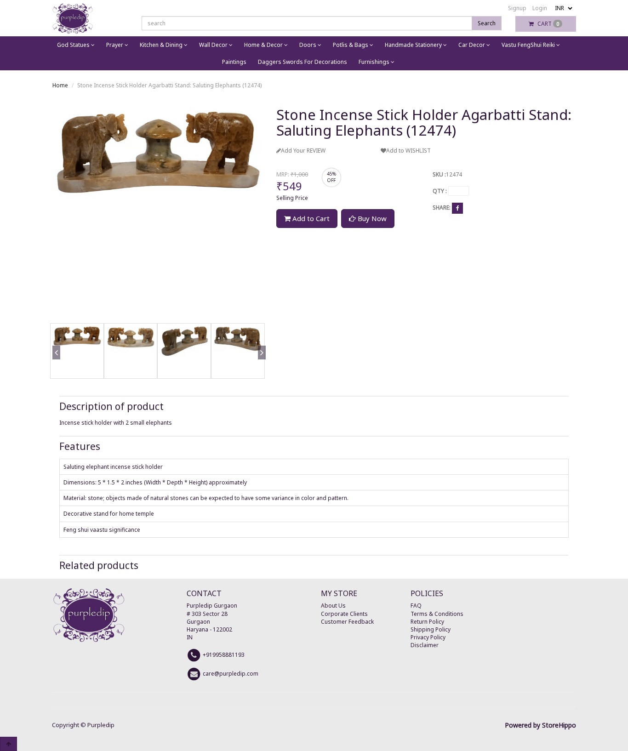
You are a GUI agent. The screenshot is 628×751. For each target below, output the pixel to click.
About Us (333, 605)
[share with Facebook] (457, 208)
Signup (517, 8)
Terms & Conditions (437, 614)
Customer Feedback (347, 622)
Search (487, 23)
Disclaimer (425, 645)
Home (60, 85)
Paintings (234, 62)
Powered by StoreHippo (540, 725)
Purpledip (100, 725)
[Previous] (54, 366)
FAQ (416, 605)
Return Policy (427, 622)
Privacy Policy (428, 637)
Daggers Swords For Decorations (302, 62)
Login (539, 8)
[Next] (260, 366)
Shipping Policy (431, 629)
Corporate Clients (344, 614)
